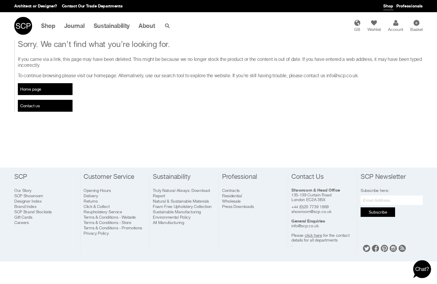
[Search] (168, 25)
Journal (74, 25)
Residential (232, 195)
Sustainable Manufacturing (177, 211)
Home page (30, 88)
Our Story (23, 190)
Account (395, 29)
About (147, 25)
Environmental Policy (172, 217)
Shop (388, 5)
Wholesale (231, 200)
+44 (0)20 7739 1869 (310, 206)
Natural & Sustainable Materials (181, 200)
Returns (91, 200)
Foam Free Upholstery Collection (182, 206)
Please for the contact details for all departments (320, 237)
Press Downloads (238, 206)
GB (357, 29)
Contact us (30, 105)
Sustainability (112, 25)
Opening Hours (97, 190)
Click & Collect (96, 206)
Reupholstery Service (103, 211)
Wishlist (374, 29)
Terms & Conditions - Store (107, 222)
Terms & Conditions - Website (110, 217)
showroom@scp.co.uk (311, 211)
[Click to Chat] (422, 269)
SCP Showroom (28, 195)
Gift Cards (23, 217)
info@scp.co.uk (342, 75)
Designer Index (28, 200)
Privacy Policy (96, 233)
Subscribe (378, 212)
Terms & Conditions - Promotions (113, 227)
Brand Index (25, 206)
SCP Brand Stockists (33, 211)
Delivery (91, 195)
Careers (21, 222)
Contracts (231, 190)
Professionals (409, 5)
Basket (416, 26)
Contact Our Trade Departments (92, 5)
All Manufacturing (168, 222)
